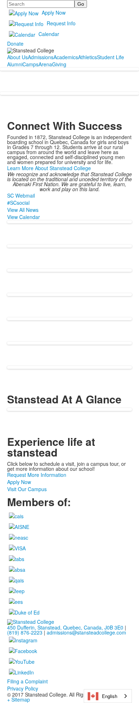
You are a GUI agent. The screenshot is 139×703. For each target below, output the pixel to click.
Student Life (110, 57)
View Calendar (23, 216)
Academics (65, 57)
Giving (59, 64)
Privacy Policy (22, 688)
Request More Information (36, 474)
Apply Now (54, 12)
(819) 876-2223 (24, 632)
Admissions (40, 57)
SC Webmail (21, 195)
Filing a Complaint (27, 681)
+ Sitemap (18, 699)
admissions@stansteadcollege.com (86, 632)
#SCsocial (18, 202)
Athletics (87, 57)
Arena (45, 64)
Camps (30, 64)
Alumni (14, 64)
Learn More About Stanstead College (49, 168)
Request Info (61, 23)
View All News (22, 209)
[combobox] (108, 696)
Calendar (48, 33)
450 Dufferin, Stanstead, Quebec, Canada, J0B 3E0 (65, 627)
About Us (17, 57)
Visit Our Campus (27, 489)
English (109, 696)
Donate (15, 43)
